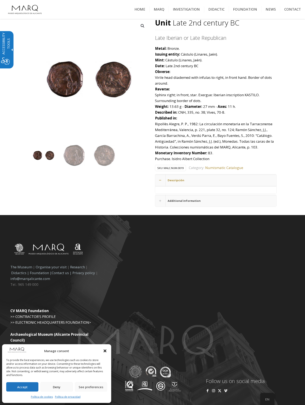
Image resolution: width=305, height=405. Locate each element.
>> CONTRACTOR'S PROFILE (33, 316)
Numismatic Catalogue (224, 167)
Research (77, 267)
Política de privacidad (68, 397)
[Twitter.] (220, 390)
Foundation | (41, 272)
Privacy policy (84, 272)
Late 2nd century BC (197, 23)
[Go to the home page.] (25, 9)
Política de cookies (42, 397)
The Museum (21, 267)
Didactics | (20, 272)
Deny (56, 387)
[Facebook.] (207, 390)
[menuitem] (140, 9)
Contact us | (62, 272)
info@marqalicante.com (30, 278)
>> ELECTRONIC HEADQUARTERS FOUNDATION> (50, 322)
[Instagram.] (213, 390)
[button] (105, 351)
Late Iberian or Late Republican (190, 37)
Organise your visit (51, 267)
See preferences (91, 387)
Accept (22, 387)
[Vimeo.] (225, 390)
